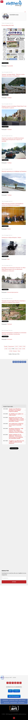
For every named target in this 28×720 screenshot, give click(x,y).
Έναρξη (5, 346)
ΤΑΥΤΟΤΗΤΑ (6, 702)
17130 (5, 348)
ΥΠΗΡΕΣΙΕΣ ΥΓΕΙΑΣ (13, 700)
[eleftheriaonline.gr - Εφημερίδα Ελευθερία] (14, 3)
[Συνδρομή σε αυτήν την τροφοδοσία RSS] (25, 11)
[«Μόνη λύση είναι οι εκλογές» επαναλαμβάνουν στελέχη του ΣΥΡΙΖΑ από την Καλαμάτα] (14, 215)
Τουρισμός (9, 129)
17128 (20, 346)
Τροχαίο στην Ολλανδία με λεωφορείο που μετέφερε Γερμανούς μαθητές (15, 410)
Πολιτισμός (9, 324)
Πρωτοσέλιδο (10, 65)
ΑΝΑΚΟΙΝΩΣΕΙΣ (13, 702)
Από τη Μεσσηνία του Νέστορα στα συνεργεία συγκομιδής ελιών (16, 425)
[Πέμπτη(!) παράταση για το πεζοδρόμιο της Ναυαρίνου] (14, 181)
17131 (9, 348)
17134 (19, 348)
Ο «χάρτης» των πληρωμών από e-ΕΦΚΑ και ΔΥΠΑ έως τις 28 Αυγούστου (16, 442)
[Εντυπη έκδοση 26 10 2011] (14, 44)
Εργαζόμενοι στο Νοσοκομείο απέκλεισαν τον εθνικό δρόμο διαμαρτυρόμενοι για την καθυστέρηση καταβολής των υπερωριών (13, 269)
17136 (10, 351)
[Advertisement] (14, 487)
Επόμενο (15, 351)
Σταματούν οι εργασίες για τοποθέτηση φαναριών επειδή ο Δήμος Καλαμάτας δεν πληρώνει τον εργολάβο (13, 139)
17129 (23, 346)
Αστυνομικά (9, 339)
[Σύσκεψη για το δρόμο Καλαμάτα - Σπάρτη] (14, 247)
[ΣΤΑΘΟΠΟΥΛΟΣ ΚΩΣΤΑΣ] (14, 708)
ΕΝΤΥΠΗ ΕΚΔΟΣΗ (14, 696)
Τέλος (19, 351)
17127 (16, 346)
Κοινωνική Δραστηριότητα (12, 292)
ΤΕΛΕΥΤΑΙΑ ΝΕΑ (8, 406)
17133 (16, 348)
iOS (10, 691)
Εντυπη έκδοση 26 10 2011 (8, 25)
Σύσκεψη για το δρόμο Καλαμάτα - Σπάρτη (11, 237)
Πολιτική (9, 228)
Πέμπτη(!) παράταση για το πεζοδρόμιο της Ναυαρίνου (14, 171)
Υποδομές (9, 97)
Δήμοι (8, 259)
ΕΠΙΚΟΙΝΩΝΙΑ (21, 702)
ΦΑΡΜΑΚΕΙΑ (5, 700)
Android (16, 691)
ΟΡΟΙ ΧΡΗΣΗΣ (22, 700)
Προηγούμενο (11, 346)
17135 (23, 348)
